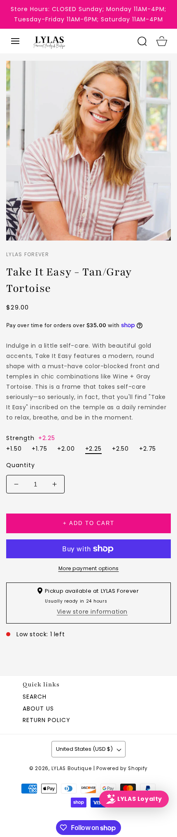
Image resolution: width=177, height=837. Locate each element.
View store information (92, 612)
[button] (15, 41)
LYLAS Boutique (71, 768)
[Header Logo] (80, 41)
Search (35, 697)
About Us (38, 708)
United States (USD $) (84, 749)
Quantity (20, 465)
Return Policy (46, 720)
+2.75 (147, 449)
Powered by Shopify (122, 768)
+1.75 (39, 449)
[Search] (142, 41)
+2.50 (120, 449)
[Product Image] (88, 150)
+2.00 (66, 449)
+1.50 (14, 449)
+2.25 (93, 449)
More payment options (88, 568)
